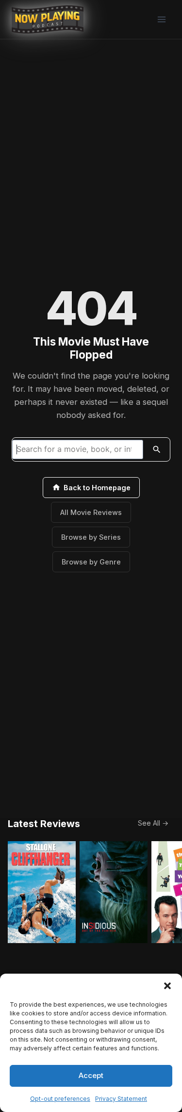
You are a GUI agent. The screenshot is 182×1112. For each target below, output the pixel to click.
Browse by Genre (91, 562)
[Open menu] (161, 19)
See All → (153, 823)
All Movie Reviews (91, 512)
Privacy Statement (121, 1098)
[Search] (156, 449)
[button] (167, 986)
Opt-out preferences (60, 1098)
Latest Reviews (44, 824)
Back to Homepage (97, 487)
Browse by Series (91, 537)
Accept (91, 1075)
